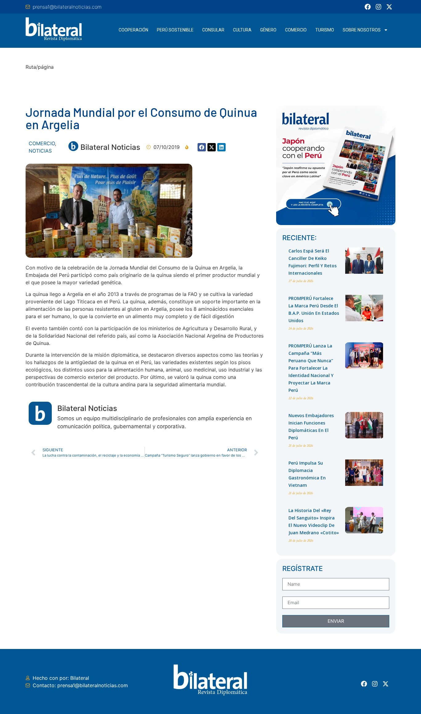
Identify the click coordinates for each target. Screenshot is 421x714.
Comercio (296, 29)
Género (268, 29)
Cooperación (133, 29)
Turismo (324, 29)
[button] (202, 147)
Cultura (242, 29)
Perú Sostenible (175, 29)
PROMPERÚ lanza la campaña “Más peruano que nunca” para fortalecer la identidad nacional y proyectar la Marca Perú (310, 368)
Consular (213, 29)
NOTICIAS (40, 151)
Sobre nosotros (362, 29)
